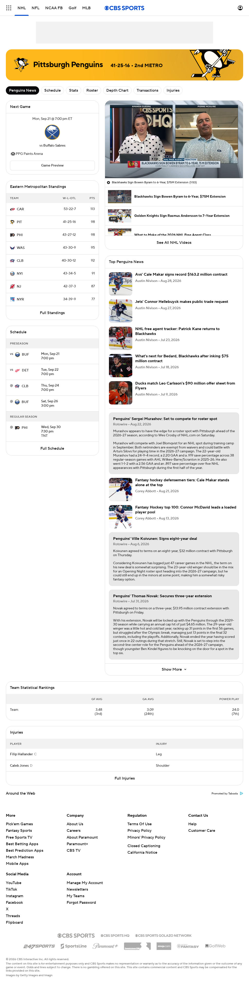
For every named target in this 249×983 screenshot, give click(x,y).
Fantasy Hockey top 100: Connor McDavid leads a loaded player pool (185, 509)
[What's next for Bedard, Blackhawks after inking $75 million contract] (120, 365)
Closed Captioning (143, 845)
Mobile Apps (17, 863)
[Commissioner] (137, 944)
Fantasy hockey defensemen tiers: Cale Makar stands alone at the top (182, 482)
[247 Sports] (39, 945)
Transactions (147, 90)
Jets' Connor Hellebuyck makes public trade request (181, 301)
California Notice (142, 852)
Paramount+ (77, 844)
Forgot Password (81, 902)
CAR (20, 209)
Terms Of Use (139, 824)
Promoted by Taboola (225, 793)
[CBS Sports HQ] (115, 935)
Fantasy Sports (19, 830)
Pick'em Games (19, 824)
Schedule (52, 90)
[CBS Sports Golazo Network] (163, 935)
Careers (73, 830)
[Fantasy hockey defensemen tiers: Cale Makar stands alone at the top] (120, 489)
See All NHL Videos (174, 242)
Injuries (173, 90)
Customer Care (201, 830)
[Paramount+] (105, 945)
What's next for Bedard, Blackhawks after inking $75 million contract (182, 358)
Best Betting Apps (22, 844)
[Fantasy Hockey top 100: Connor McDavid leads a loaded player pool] (120, 516)
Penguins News (22, 90)
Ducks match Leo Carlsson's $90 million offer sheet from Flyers (185, 385)
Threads (13, 915)
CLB (20, 261)
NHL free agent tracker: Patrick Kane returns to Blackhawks (177, 331)
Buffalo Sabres (54, 145)
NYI (20, 274)
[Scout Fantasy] (188, 945)
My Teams (75, 896)
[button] (9, 8)
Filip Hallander (21, 754)
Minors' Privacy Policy (146, 837)
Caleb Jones (19, 766)
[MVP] (164, 944)
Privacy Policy (139, 830)
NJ (19, 286)
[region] (174, 139)
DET (25, 370)
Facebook (14, 902)
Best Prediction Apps (24, 850)
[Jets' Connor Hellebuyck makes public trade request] (120, 311)
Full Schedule (52, 448)
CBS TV (73, 850)
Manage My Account (85, 882)
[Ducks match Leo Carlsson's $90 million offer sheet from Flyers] (120, 392)
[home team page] (52, 132)
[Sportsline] (74, 945)
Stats (73, 90)
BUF (25, 354)
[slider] (174, 164)
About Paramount (82, 837)
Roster (92, 90)
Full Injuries (125, 778)
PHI (20, 235)
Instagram (14, 896)
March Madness (20, 857)
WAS (21, 248)
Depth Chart (117, 90)
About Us (75, 824)
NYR (20, 299)
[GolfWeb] (215, 946)
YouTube (13, 882)
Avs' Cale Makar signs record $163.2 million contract (181, 274)
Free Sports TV (19, 837)
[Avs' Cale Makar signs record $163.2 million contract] (120, 284)
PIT (19, 222)
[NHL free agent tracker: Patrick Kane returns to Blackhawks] (120, 338)
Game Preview (52, 165)
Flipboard (14, 922)
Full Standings (52, 312)
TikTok (11, 889)
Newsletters (77, 889)
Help (192, 824)
